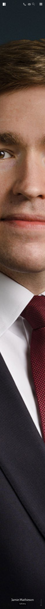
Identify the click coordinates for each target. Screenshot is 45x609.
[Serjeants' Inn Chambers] (4, 4)
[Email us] (29, 4)
